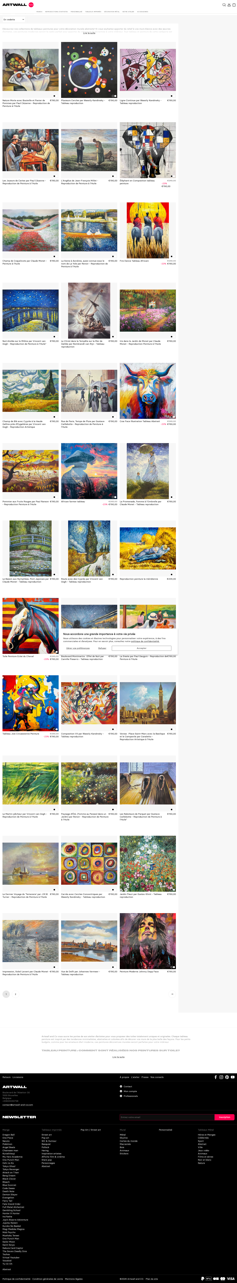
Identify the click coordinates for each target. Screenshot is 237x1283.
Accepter (141, 648)
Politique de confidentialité (16, 1278)
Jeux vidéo (203, 1150)
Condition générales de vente (47, 1278)
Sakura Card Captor (12, 1248)
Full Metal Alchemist (13, 1207)
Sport (201, 1141)
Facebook (215, 1077)
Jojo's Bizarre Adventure (15, 1219)
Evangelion (8, 1197)
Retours (6, 1077)
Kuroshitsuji (8, 1153)
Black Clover (9, 1178)
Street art (47, 1134)
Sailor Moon (8, 1241)
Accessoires (142, 12)
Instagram (221, 1077)
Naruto (6, 1141)
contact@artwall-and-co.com (17, 1104)
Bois (122, 1147)
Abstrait (46, 1166)
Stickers (124, 1153)
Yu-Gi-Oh (7, 1263)
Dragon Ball (8, 1134)
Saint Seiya (8, 1244)
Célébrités (203, 1137)
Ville (200, 1147)
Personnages (48, 1163)
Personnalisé (76, 12)
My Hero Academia (12, 1156)
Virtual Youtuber (11, 1257)
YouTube (233, 1077)
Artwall (14, 5)
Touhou (6, 1254)
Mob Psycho (8, 1232)
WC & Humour (49, 1141)
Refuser (102, 648)
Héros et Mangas (206, 1134)
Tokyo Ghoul (8, 1166)
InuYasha (7, 1216)
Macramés (125, 1144)
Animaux (124, 1150)
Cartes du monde (129, 1141)
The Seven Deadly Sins (14, 1251)
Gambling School (11, 1210)
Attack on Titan (10, 1172)
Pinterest (227, 1077)
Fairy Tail (7, 1200)
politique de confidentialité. (145, 641)
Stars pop (47, 1159)
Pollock (45, 1147)
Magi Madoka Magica (13, 1229)
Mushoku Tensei (10, 1235)
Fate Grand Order (11, 1204)
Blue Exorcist (9, 1185)
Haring (45, 1150)
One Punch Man (10, 1159)
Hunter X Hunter (11, 1213)
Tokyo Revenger (10, 1169)
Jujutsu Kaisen (10, 1222)
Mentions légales (74, 1278)
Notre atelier (128, 12)
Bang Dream (8, 1175)
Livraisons (17, 1077)
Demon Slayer (9, 1194)
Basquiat (46, 1144)
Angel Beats (8, 1147)
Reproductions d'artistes (56, 12)
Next (172, 994)
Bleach (6, 1182)
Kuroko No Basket (11, 1226)
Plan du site (152, 1278)
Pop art (45, 1137)
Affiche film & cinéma (53, 1156)
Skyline (124, 1137)
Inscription (224, 1117)
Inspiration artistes (51, 1153)
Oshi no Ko (8, 1163)
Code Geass (8, 1188)
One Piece (7, 1137)
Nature (201, 1163)
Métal (123, 1134)
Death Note (8, 1191)
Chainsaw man (10, 1150)
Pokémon (7, 1144)
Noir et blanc (204, 1159)
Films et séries (205, 1156)
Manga (39, 12)
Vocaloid (6, 1260)
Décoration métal (111, 12)
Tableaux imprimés (93, 12)
